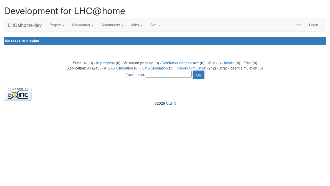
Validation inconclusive (180, 62)
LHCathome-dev (25, 24)
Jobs (135, 24)
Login (313, 24)
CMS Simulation (155, 68)
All (85, 62)
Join (298, 24)
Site (154, 24)
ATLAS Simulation (118, 68)
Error (247, 62)
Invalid (229, 62)
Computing (81, 24)
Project (56, 24)
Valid (211, 62)
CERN (171, 103)
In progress (105, 62)
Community (111, 24)
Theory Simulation (191, 68)
